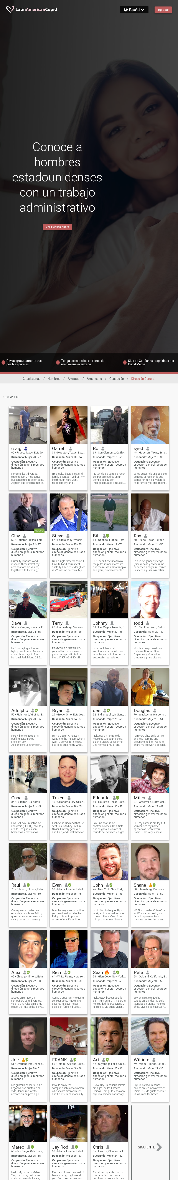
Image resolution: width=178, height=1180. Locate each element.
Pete (138, 972)
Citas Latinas (31, 378)
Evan (57, 885)
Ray (137, 535)
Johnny (100, 623)
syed (138, 448)
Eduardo (101, 797)
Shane (140, 885)
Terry (57, 623)
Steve (57, 535)
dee (96, 710)
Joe (15, 1059)
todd (138, 623)
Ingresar (163, 9)
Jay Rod (60, 1147)
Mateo (17, 1147)
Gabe (16, 797)
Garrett (59, 448)
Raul (15, 885)
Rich (56, 972)
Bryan (57, 710)
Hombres (54, 378)
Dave (16, 623)
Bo (95, 448)
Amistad (73, 378)
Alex (15, 972)
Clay (15, 535)
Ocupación (116, 378)
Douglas (142, 710)
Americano (94, 378)
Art (96, 1059)
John (98, 885)
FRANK (59, 1059)
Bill (96, 535)
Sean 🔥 (101, 972)
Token (58, 797)
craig (16, 448)
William (141, 1059)
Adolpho (19, 710)
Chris (98, 1147)
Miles (139, 797)
